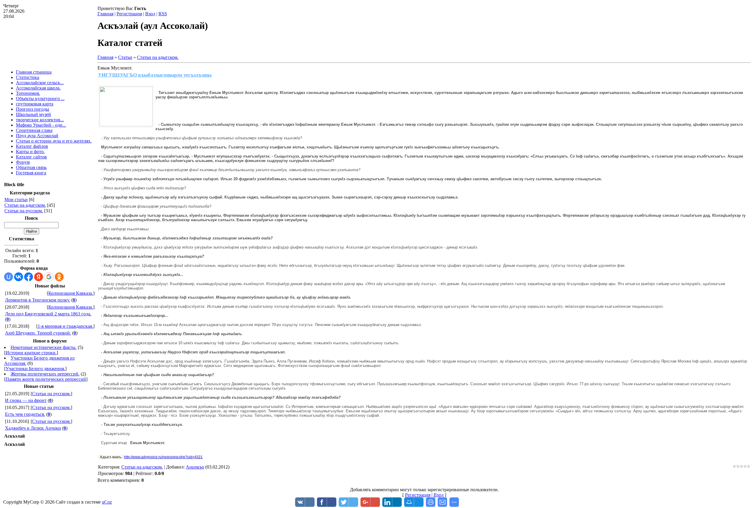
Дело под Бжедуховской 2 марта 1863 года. (48, 313)
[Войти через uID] (8, 276)
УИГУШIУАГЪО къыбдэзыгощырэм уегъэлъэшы (154, 75)
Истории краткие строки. (31, 352)
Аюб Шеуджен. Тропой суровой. (38, 332)
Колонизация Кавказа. (70, 293)
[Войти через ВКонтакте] (18, 276)
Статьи (125, 57)
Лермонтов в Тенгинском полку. (37, 299)
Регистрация (129, 13)
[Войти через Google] (49, 277)
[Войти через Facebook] (28, 276)
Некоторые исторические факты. (44, 347)
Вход (150, 13)
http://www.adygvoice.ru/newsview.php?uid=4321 (163, 457)
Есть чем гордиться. (25, 414)
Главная (105, 13)
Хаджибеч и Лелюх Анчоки (33, 428)
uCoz (107, 501)
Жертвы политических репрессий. (45, 373)
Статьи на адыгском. (25, 205)
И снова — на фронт (26, 400)
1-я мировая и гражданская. (65, 326)
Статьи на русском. (23, 210)
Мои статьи (16, 199)
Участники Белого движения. (35, 368)
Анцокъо (195, 466)
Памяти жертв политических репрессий (46, 379)
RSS (162, 13)
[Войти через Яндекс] (38, 276)
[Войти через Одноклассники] (59, 276)
